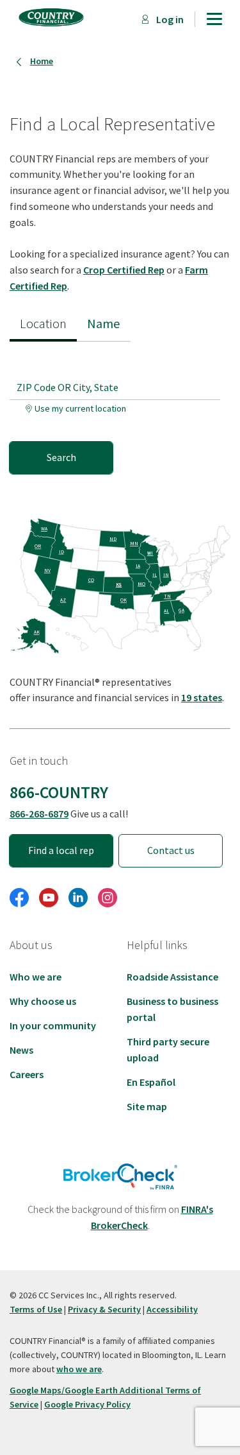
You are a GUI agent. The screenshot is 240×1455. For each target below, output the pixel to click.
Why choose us (43, 1001)
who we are (79, 1369)
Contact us (171, 850)
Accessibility (172, 1309)
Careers (27, 1074)
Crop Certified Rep (123, 269)
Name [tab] (103, 323)
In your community (53, 1025)
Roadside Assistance (172, 976)
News (21, 1049)
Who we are (35, 976)
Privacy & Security (104, 1309)
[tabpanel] (120, 408)
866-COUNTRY (59, 792)
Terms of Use (36, 1309)
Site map (147, 1106)
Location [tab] (43, 323)
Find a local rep (61, 850)
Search (61, 457)
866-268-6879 (39, 813)
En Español (151, 1082)
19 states (201, 697)
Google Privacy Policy (87, 1404)
